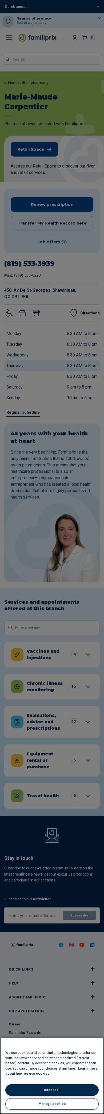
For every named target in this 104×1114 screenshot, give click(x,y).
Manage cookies (52, 1104)
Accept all (52, 1090)
